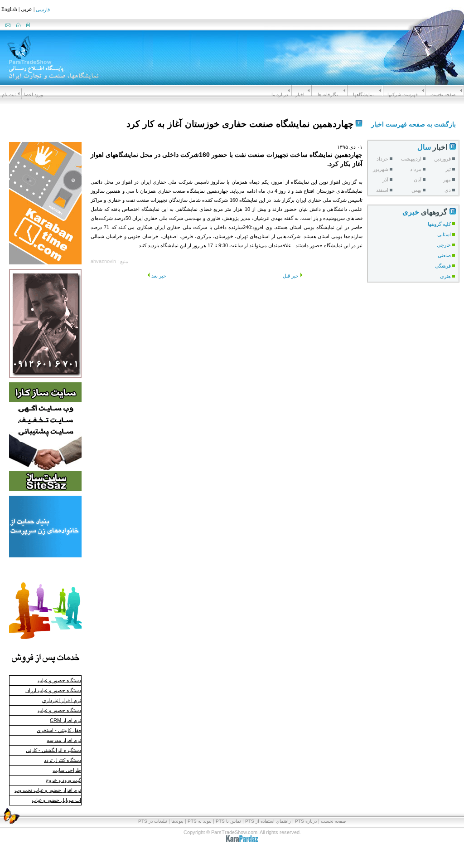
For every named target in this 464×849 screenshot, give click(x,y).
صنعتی (444, 255)
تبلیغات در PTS (152, 821)
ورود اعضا (33, 94)
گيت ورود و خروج (63, 780)
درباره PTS (306, 821)
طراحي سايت (67, 770)
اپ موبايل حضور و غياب (56, 800)
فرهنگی (443, 265)
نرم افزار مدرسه (64, 740)
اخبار (299, 94)
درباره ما (279, 94)
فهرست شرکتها (402, 94)
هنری (445, 276)
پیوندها (177, 821)
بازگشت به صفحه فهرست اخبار (413, 124)
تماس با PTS (228, 821)
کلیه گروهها (439, 224)
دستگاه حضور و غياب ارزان (53, 690)
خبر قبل (291, 275)
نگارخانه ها (328, 94)
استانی (444, 234)
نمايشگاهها (363, 94)
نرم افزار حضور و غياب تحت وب (47, 790)
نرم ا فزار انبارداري (61, 700)
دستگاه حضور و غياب (59, 680)
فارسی (43, 10)
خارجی (444, 245)
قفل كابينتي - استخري (59, 730)
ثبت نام (9, 94)
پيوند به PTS (200, 821)
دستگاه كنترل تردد (62, 760)
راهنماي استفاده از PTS (268, 821)
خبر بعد (158, 275)
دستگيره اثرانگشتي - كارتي (53, 750)
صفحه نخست (442, 94)
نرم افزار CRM (65, 720)
